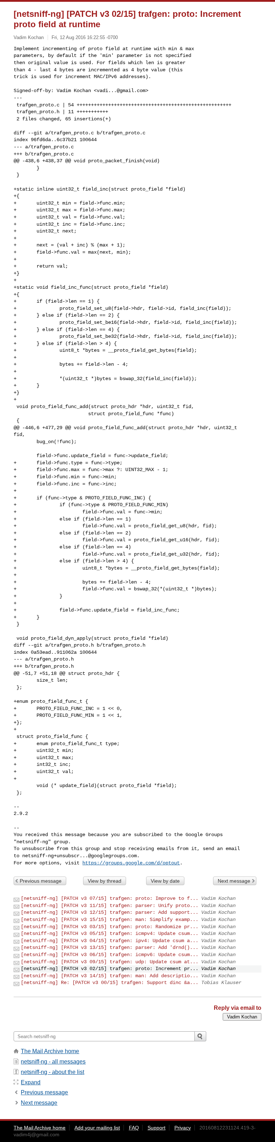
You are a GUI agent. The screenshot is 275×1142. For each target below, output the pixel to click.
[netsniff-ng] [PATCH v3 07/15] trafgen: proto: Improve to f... (109, 898)
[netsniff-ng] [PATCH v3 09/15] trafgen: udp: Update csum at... (109, 962)
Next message (234, 881)
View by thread (104, 881)
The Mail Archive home (50, 1051)
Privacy (182, 1128)
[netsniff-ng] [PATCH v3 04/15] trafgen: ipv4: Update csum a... (109, 941)
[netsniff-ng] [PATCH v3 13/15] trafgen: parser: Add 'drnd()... (109, 947)
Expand (30, 1082)
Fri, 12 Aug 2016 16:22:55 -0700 (85, 37)
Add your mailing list (97, 1128)
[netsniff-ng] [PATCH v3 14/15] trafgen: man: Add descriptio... (109, 976)
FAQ (134, 1128)
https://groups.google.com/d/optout (131, 863)
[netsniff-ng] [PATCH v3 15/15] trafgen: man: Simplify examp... (109, 919)
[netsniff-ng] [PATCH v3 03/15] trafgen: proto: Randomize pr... (109, 927)
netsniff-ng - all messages (53, 1062)
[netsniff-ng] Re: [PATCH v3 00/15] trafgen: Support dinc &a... (109, 982)
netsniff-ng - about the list (52, 1072)
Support (156, 1128)
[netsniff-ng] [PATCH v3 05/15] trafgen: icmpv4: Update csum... (109, 933)
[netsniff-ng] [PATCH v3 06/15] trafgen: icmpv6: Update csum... (109, 955)
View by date (165, 881)
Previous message (41, 881)
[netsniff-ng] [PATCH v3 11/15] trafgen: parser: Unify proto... (109, 905)
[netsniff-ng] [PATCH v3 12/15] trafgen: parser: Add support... (109, 912)
